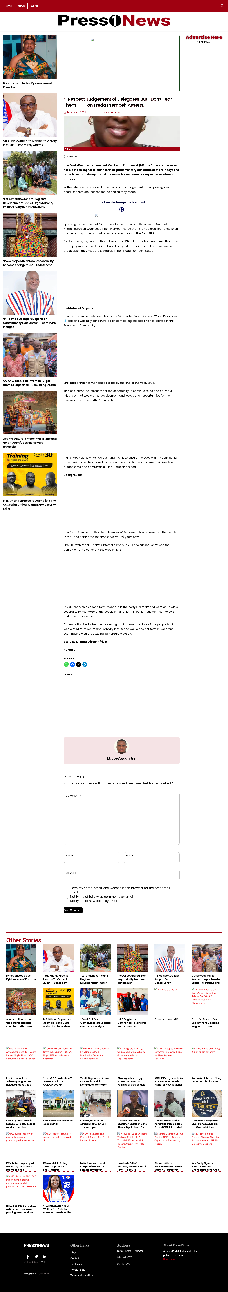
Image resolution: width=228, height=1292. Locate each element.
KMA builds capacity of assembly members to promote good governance (20, 1168)
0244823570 (124, 1257)
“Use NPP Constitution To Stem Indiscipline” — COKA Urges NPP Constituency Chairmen (58, 1083)
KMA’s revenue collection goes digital (58, 1122)
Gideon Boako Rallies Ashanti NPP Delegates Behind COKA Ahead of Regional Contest (168, 1125)
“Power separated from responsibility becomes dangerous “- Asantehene (28, 263)
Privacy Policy (77, 1269)
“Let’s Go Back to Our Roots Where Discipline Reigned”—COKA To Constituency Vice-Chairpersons (205, 1026)
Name (70, 855)
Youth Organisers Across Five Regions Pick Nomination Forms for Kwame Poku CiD (95, 1083)
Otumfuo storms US (166, 1019)
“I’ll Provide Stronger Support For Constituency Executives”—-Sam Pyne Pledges (29, 323)
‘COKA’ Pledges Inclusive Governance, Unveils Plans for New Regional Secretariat (169, 1083)
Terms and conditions (82, 1275)
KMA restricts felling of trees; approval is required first (56, 1166)
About (73, 1252)
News (21, 5)
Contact (74, 1258)
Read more (169, 1259)
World (34, 5)
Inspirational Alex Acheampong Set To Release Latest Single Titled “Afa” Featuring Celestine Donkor (19, 1084)
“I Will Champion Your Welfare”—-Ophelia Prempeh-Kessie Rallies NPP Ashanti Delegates (57, 1210)
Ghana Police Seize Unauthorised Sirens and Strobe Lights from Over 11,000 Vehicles (132, 1125)
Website (71, 873)
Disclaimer (76, 1264)
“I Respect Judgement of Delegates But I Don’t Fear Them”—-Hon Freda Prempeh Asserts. (118, 102)
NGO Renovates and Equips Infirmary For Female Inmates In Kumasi (92, 1168)
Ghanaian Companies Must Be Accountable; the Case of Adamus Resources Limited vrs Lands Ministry (205, 1127)
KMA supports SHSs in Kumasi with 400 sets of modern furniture (20, 1124)
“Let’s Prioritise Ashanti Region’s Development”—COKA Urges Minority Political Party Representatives (28, 203)
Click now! (204, 42)
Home (8, 5)
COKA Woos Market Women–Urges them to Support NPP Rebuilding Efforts (29, 383)
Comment (73, 796)
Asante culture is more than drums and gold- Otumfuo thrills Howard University (30, 443)
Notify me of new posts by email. (94, 901)
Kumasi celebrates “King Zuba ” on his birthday (206, 1079)
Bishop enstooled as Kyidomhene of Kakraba (21, 977)
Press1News (36, 1245)
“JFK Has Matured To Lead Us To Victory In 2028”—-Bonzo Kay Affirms (30, 143)
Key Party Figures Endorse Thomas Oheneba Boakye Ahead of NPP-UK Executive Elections (206, 1169)
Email (130, 855)
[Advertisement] (153, 63)
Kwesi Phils (43, 1273)
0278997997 (124, 1264)
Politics (68, 149)
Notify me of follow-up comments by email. (102, 897)
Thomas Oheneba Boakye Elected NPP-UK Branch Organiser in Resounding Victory (168, 1168)
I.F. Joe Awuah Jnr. (121, 758)
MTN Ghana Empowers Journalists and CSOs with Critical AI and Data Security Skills (29, 505)
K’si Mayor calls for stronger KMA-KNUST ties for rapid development (93, 1125)
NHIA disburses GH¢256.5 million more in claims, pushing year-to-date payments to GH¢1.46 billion (21, 1212)
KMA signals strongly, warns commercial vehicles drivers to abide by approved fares (132, 1083)
